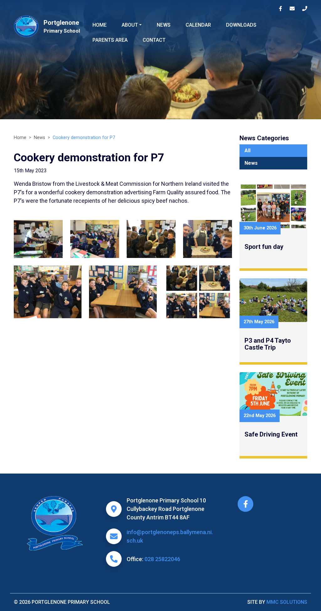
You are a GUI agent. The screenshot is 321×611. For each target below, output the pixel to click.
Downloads (241, 25)
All (247, 150)
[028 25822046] (304, 9)
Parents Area (110, 40)
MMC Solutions (286, 602)
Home (99, 25)
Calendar (198, 25)
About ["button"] (130, 25)
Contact (154, 40)
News (164, 25)
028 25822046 (162, 559)
